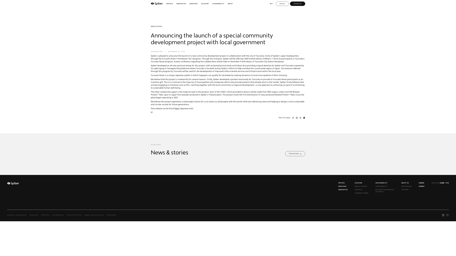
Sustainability (218, 4)
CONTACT (422, 186)
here (177, 108)
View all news (294, 153)
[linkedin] (304, 118)
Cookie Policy (45, 215)
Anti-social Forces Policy (74, 215)
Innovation (181, 4)
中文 (447, 183)
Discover (205, 4)
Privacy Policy (34, 215)
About (230, 4)
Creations (193, 4)
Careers (282, 4)
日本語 (442, 183)
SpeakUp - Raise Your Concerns (94, 215)
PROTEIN (341, 183)
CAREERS (421, 183)
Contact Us (298, 4)
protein (169, 4)
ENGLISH (435, 183)
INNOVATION (343, 189)
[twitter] (300, 118)
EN (271, 4)
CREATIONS (342, 186)
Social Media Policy (58, 215)
